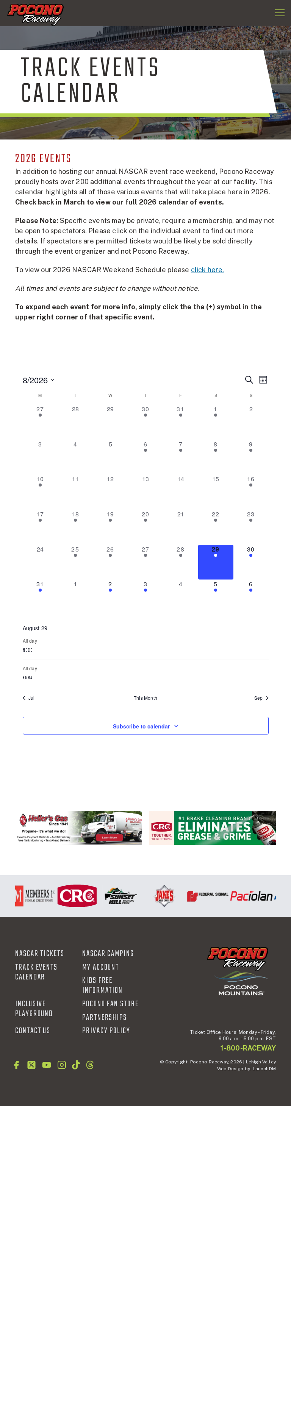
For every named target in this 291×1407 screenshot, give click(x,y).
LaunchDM (264, 1068)
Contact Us (32, 1030)
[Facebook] (16, 1064)
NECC (28, 650)
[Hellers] (78, 828)
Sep (258, 698)
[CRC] (212, 828)
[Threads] (90, 1064)
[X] (31, 1064)
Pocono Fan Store (110, 1004)
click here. (207, 270)
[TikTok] (76, 1064)
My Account (100, 967)
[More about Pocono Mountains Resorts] (241, 983)
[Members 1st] (29, 896)
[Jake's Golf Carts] (160, 896)
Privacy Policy (106, 1030)
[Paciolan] (247, 896)
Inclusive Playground (34, 1009)
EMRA (28, 678)
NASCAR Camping (108, 953)
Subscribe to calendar (141, 726)
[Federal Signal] (203, 896)
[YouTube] (46, 1064)
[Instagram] (61, 1064)
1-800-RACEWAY (248, 1048)
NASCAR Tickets (39, 953)
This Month (145, 698)
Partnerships (104, 1017)
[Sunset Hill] (116, 896)
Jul (31, 698)
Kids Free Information (102, 985)
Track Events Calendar (36, 972)
